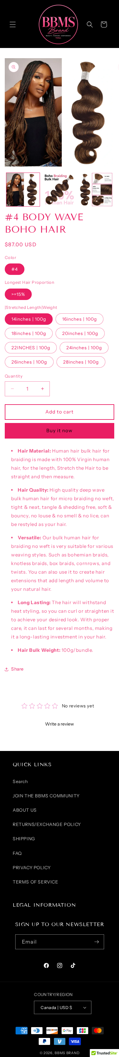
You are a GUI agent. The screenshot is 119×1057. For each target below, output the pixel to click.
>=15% (18, 294)
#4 (14, 269)
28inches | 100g (81, 362)
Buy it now (59, 430)
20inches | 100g (80, 333)
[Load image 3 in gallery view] (95, 189)
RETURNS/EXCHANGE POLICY (47, 824)
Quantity (14, 375)
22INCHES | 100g (30, 348)
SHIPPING (24, 839)
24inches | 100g (84, 348)
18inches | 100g (28, 333)
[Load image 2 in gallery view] (59, 189)
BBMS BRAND (67, 1053)
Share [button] (17, 669)
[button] (13, 24)
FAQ (17, 853)
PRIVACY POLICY (31, 867)
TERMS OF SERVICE (35, 882)
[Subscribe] (97, 941)
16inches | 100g (79, 319)
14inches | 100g (28, 319)
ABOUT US (25, 810)
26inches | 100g (29, 362)
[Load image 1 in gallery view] (23, 189)
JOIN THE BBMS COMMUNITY (46, 796)
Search (20, 781)
